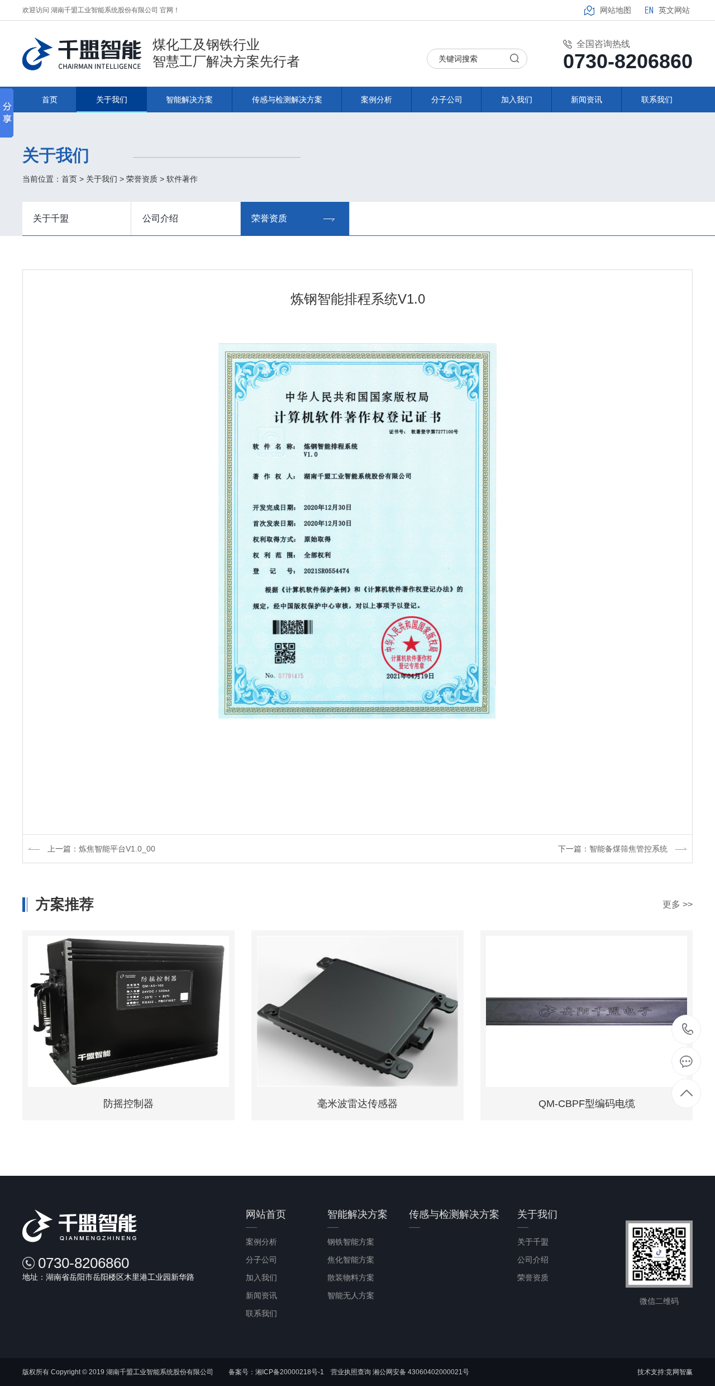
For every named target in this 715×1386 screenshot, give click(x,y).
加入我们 (516, 99)
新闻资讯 (586, 99)
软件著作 (182, 179)
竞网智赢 (679, 1372)
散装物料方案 (350, 1277)
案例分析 (376, 99)
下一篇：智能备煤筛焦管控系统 (613, 848)
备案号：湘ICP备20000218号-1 (276, 1372)
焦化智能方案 (350, 1260)
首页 (50, 99)
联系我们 (657, 99)
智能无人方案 (350, 1295)
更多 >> (677, 904)
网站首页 (266, 1214)
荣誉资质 (142, 179)
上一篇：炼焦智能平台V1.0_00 (101, 848)
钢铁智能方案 (350, 1242)
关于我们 (111, 99)
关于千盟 (51, 218)
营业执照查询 (352, 1372)
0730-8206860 (687, 1029)
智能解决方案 (189, 99)
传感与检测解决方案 (287, 99)
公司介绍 (160, 218)
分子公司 (447, 99)
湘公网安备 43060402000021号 (421, 1372)
